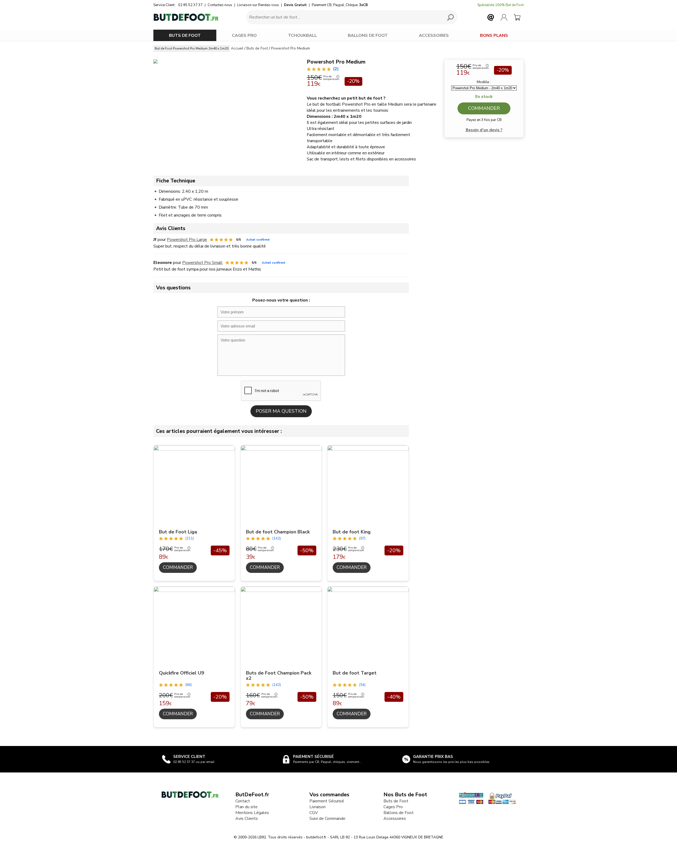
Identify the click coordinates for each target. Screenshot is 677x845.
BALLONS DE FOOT (368, 35)
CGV (313, 813)
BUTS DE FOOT (185, 35)
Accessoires (394, 818)
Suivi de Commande (327, 818)
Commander (484, 108)
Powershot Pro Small (202, 263)
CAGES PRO (244, 35)
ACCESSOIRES (434, 35)
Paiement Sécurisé (326, 801)
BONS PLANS (494, 35)
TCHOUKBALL (302, 35)
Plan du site (246, 807)
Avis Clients (246, 818)
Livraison (317, 807)
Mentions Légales (252, 813)
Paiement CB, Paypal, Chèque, (340, 5)
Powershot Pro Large (187, 239)
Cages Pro (393, 807)
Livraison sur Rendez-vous (258, 5)
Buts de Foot (395, 801)
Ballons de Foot (398, 813)
